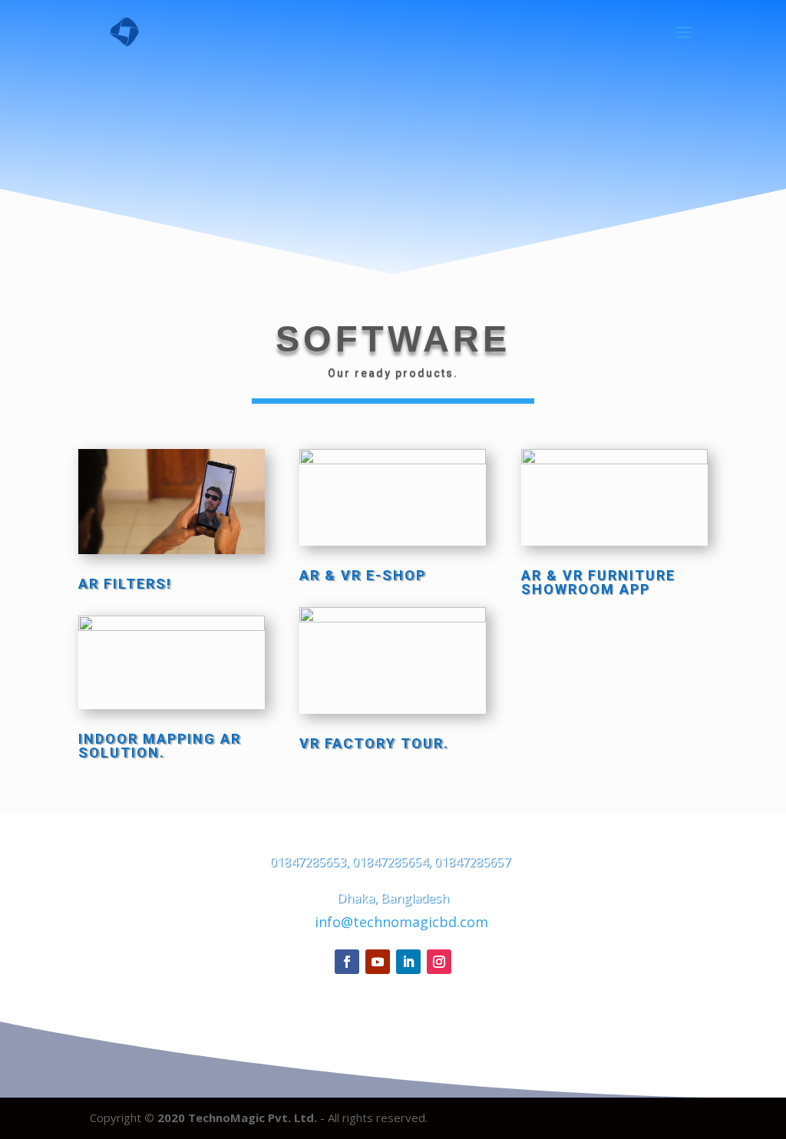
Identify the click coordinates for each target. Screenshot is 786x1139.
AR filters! (125, 584)
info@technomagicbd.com (401, 922)
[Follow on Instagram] (439, 961)
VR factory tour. (374, 743)
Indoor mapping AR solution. (159, 746)
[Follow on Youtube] (377, 961)
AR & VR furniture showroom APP (598, 582)
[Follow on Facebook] (347, 961)
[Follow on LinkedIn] (408, 961)
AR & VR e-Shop (362, 575)
